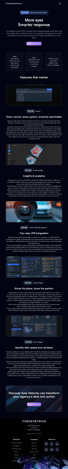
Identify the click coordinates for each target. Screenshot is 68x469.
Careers (34, 458)
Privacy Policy (34, 452)
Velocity (34, 443)
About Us (34, 446)
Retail (16, 458)
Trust (34, 455)
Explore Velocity (34, 404)
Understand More (34, 43)
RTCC (16, 452)
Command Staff (16, 443)
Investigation (16, 446)
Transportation (16, 461)
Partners (34, 449)
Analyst (16, 455)
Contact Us (34, 461)
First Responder (16, 449)
